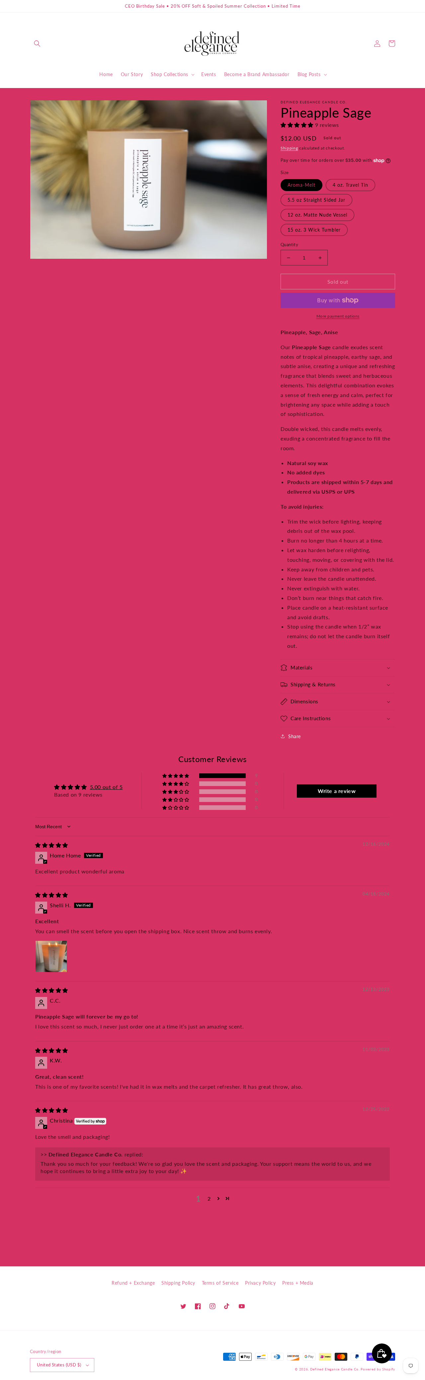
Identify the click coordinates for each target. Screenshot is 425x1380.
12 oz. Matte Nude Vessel (317, 215)
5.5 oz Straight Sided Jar (316, 200)
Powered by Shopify (378, 1369)
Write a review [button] (337, 791)
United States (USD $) (59, 1364)
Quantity (289, 244)
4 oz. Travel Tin (350, 185)
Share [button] (294, 736)
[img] (51, 845)
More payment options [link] (338, 316)
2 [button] (209, 1198)
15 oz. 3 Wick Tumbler (314, 230)
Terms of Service (220, 1283)
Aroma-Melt (301, 185)
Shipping (289, 148)
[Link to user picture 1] (51, 956)
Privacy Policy (260, 1283)
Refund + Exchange (133, 1283)
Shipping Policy (178, 1283)
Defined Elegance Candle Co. (335, 1369)
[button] (37, 43)
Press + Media (297, 1283)
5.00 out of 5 (106, 787)
